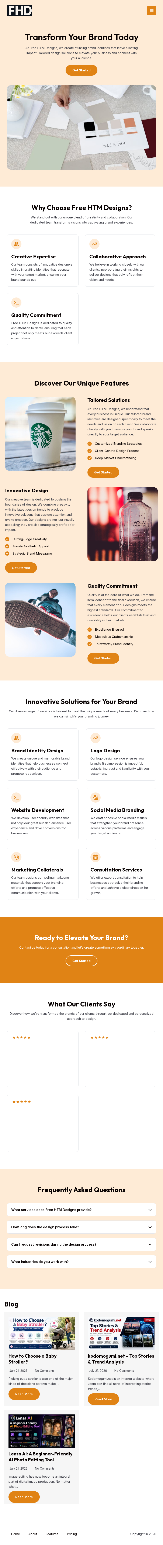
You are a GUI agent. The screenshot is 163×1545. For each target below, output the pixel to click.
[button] (81, 70)
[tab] (81, 1209)
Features (52, 1534)
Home (15, 1534)
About (32, 1534)
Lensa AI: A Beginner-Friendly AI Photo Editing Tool (40, 1457)
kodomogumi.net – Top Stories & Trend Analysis (121, 1359)
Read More (24, 1394)
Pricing (72, 1534)
